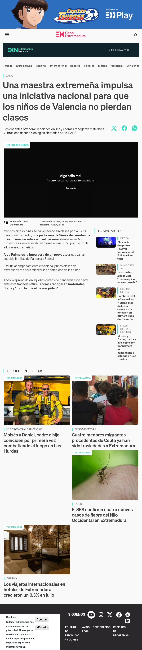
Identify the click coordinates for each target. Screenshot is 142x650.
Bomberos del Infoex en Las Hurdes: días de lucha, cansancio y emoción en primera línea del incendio (126, 307)
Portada (7, 65)
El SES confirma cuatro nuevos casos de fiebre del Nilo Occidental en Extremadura (102, 515)
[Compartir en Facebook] (124, 128)
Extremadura (24, 65)
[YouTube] (91, 614)
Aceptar (42, 619)
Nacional (41, 65)
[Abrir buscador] (135, 34)
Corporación (101, 627)
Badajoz (75, 65)
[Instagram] (101, 614)
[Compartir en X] (114, 128)
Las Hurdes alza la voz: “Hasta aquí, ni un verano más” (127, 277)
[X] (110, 614)
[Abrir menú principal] (7, 34)
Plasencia (116, 65)
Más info (42, 627)
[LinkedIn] (127, 621)
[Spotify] (127, 614)
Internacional (58, 65)
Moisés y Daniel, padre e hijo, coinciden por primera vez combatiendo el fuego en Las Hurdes (126, 347)
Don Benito (133, 65)
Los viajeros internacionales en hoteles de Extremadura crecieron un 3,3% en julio (34, 589)
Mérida (102, 65)
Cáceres (89, 65)
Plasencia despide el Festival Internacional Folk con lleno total (125, 250)
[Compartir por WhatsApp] (134, 128)
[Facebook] (119, 614)
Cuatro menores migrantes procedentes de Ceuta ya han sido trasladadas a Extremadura (103, 440)
